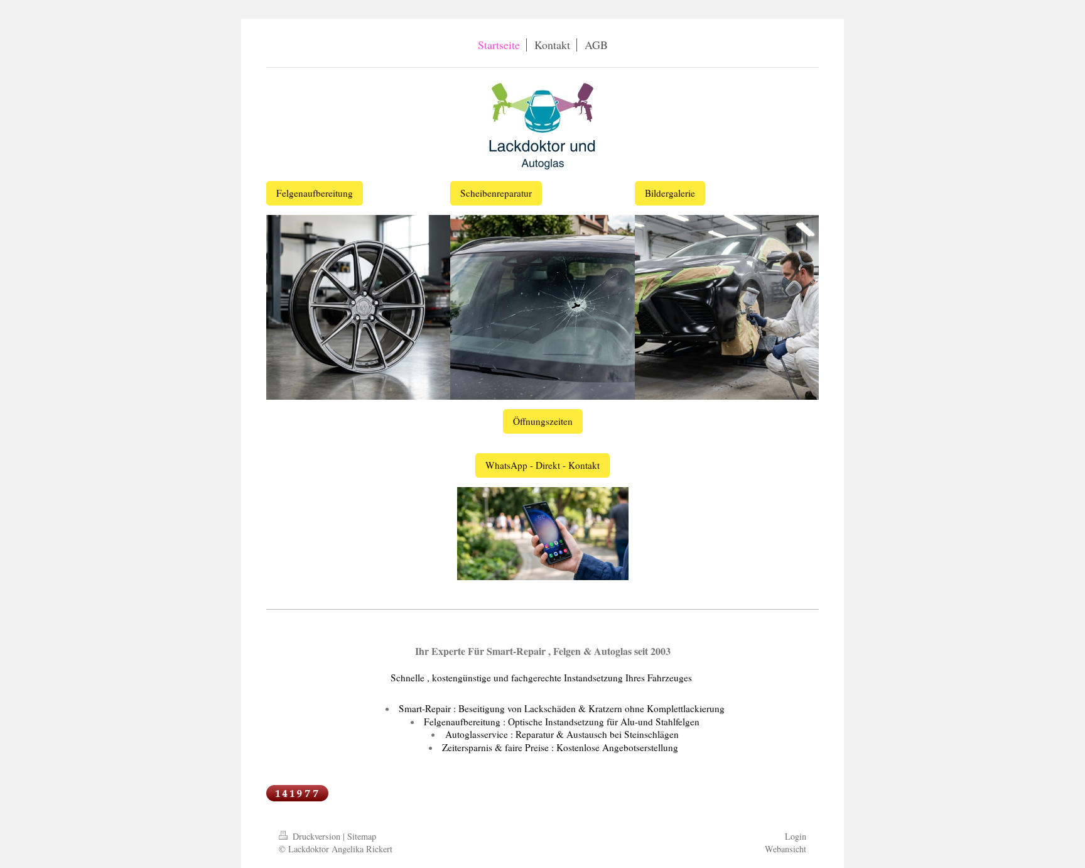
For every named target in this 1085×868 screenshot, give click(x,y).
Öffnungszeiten (543, 421)
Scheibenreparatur (496, 193)
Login (795, 836)
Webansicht (785, 849)
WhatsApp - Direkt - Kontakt (542, 465)
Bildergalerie (670, 193)
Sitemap (361, 836)
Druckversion (316, 836)
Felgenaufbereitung (314, 193)
